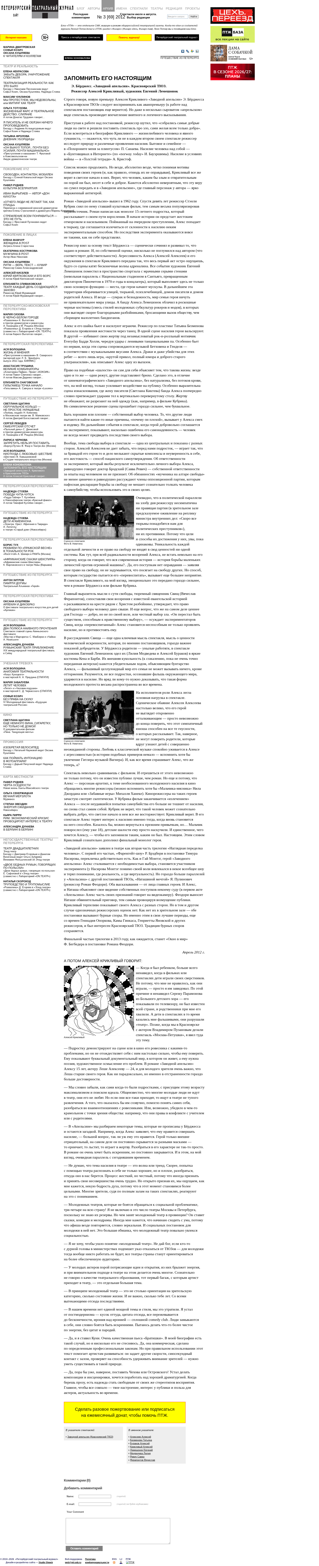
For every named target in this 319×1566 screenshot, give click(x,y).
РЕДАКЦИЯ (174, 8)
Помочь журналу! (129, 37)
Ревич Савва (137, 1456)
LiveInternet (197, 51)
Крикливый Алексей (141, 1446)
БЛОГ (81, 8)
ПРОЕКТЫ (192, 8)
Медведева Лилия (140, 1453)
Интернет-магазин (16, 37)
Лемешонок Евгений (141, 1450)
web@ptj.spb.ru (73, 1562)
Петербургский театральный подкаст (177, 37)
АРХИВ (108, 8)
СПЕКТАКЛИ (139, 8)
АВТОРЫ (94, 8)
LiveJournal (187, 51)
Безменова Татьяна (141, 1440)
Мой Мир (192, 51)
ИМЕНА (121, 8)
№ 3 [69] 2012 (109, 16)
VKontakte (182, 51)
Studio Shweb (46, 1562)
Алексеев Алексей (140, 1436)
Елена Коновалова (77, 58)
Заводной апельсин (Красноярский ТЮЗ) (90, 1436)
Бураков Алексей (140, 1443)
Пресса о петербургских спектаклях (80, 37)
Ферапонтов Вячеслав (142, 1460)
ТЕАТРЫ (157, 8)
